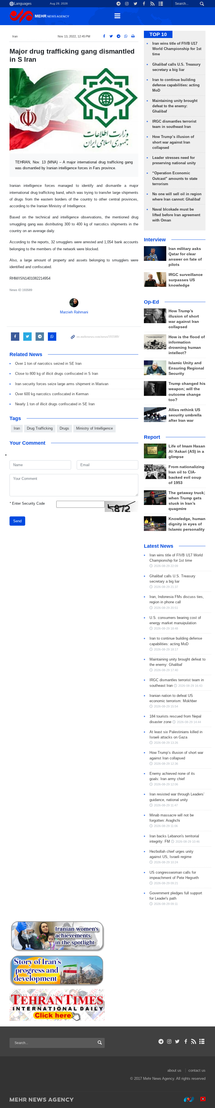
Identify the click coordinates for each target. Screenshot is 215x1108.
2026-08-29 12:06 (166, 784)
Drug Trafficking (40, 428)
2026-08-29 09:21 (166, 883)
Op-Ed (151, 302)
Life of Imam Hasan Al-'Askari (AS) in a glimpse (187, 451)
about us (174, 1070)
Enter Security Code (27, 503)
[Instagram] (169, 1041)
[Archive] (201, 1041)
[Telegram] (161, 1041)
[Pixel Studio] (200, 1099)
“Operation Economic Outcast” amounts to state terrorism (174, 178)
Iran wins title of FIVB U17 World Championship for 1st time (176, 48)
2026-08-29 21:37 (166, 586)
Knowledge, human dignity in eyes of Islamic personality (187, 524)
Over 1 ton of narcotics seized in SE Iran (48, 363)
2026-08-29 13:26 (166, 742)
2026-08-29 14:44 (189, 722)
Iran (15, 36)
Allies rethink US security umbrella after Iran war (185, 415)
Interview (155, 239)
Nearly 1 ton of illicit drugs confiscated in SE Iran (55, 404)
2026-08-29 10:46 (188, 841)
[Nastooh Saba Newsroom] (186, 1099)
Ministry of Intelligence (94, 428)
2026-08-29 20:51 (166, 607)
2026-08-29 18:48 (166, 628)
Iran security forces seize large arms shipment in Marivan (61, 384)
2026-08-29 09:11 (166, 904)
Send (17, 521)
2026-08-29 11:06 (166, 826)
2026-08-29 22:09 (166, 566)
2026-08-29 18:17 (166, 649)
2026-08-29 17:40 (166, 670)
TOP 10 (158, 34)
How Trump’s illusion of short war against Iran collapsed (173, 142)
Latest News (158, 546)
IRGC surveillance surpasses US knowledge (186, 280)
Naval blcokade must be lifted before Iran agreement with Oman (176, 214)
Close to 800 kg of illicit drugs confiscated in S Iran (56, 373)
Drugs (64, 428)
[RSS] (193, 1041)
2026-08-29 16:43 (190, 685)
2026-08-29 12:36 (166, 763)
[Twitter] (177, 1041)
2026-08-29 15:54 (166, 706)
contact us (196, 1070)
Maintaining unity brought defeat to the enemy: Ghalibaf (174, 106)
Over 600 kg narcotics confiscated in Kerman (51, 394)
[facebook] (185, 1041)
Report (152, 437)
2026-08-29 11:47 (166, 805)
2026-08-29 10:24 (166, 862)
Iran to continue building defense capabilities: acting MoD (176, 85)
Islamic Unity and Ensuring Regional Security (186, 368)
